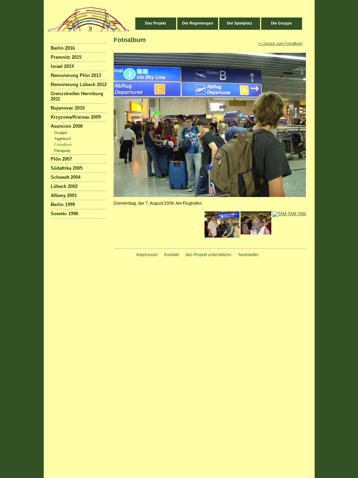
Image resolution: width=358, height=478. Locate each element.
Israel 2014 (62, 66)
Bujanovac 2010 (68, 108)
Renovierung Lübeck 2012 (79, 84)
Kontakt (171, 254)
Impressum (146, 254)
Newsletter (248, 254)
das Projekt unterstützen (208, 254)
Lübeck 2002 (64, 186)
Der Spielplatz (239, 23)
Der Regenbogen (197, 23)
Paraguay (62, 150)
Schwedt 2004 (65, 177)
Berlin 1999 (63, 204)
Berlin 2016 (63, 48)
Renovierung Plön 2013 (76, 75)
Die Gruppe (281, 23)
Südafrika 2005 (67, 168)
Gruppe (60, 133)
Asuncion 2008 (67, 126)
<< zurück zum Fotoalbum (280, 43)
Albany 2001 (64, 195)
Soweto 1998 (64, 213)
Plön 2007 (61, 159)
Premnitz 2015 (66, 57)
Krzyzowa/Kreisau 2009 (76, 117)
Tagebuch (62, 138)
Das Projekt (155, 23)
